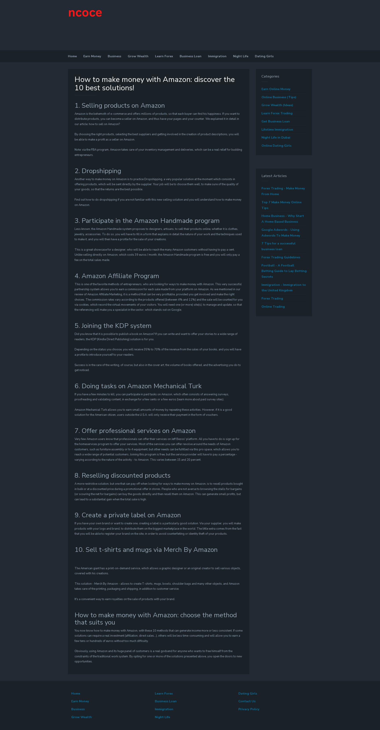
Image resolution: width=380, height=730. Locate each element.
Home (72, 56)
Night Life (240, 56)
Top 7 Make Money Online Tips (281, 205)
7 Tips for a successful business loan (278, 246)
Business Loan (190, 56)
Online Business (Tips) (278, 97)
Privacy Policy (248, 709)
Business (114, 56)
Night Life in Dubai (275, 137)
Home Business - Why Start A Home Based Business (282, 219)
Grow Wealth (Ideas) (277, 105)
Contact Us (247, 701)
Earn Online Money (275, 89)
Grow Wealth (138, 56)
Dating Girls (264, 56)
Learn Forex (164, 56)
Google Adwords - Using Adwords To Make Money (280, 233)
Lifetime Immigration (277, 130)
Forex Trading (272, 298)
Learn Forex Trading (276, 113)
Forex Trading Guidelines (280, 257)
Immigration (217, 56)
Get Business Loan (275, 121)
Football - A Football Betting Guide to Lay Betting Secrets (284, 271)
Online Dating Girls (276, 146)
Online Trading (273, 307)
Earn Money (92, 56)
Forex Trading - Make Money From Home (283, 191)
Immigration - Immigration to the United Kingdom (283, 288)
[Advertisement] (33, 37)
